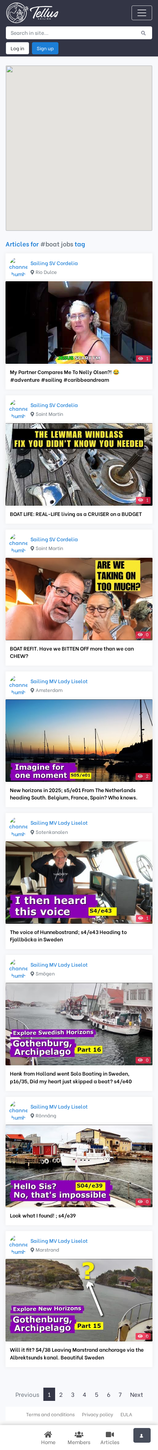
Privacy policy (97, 1414)
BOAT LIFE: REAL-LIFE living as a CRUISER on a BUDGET (76, 513)
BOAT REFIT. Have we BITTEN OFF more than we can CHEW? (72, 652)
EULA (126, 1414)
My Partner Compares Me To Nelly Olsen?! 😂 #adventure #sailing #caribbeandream (64, 375)
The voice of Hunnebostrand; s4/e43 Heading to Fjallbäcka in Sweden (68, 935)
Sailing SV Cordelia (54, 263)
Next (136, 1394)
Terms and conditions (50, 1414)
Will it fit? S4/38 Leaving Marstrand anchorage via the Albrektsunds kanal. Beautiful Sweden (77, 1353)
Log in (17, 48)
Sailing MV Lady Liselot (59, 681)
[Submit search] (143, 32)
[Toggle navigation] (142, 13)
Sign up (45, 48)
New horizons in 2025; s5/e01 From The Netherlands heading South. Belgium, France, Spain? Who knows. (73, 793)
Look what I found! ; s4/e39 (43, 1215)
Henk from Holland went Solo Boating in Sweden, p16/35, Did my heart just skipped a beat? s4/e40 (71, 1077)
